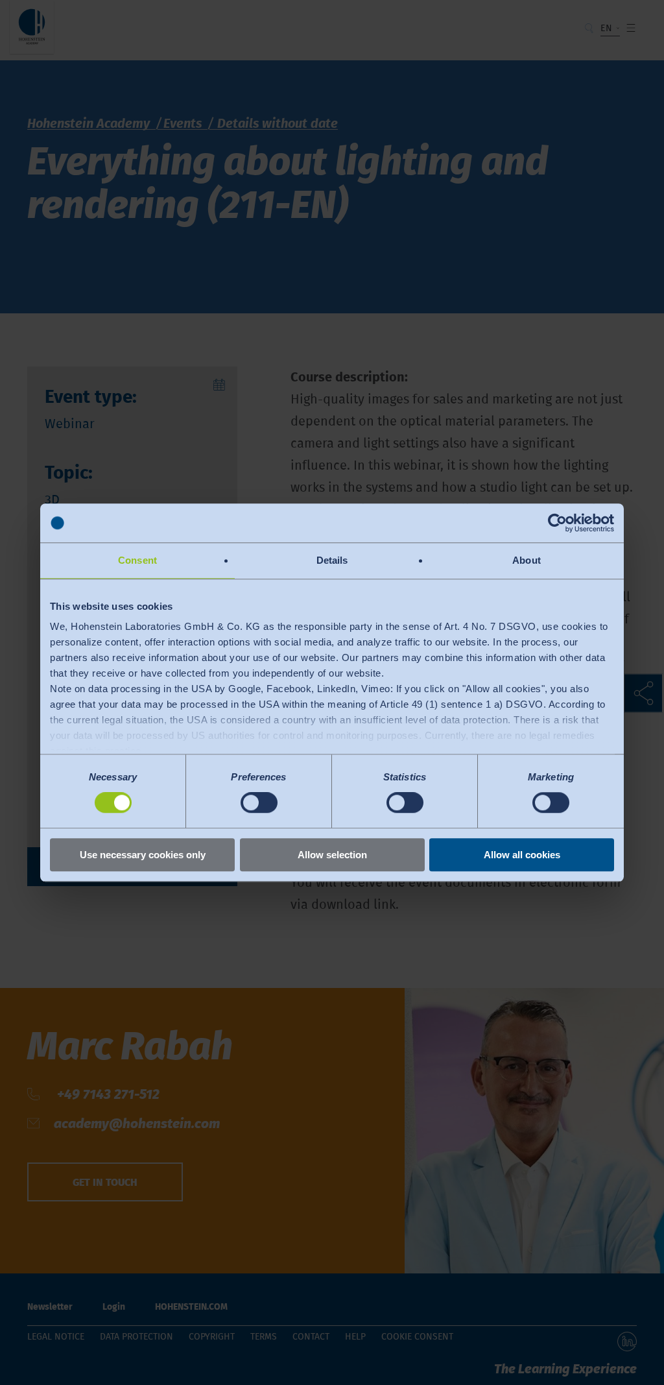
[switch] (259, 803)
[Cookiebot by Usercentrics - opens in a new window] (557, 523)
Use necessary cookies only (143, 854)
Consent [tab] (137, 560)
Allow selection (332, 854)
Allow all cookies (522, 854)
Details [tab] (332, 560)
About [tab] (526, 560)
